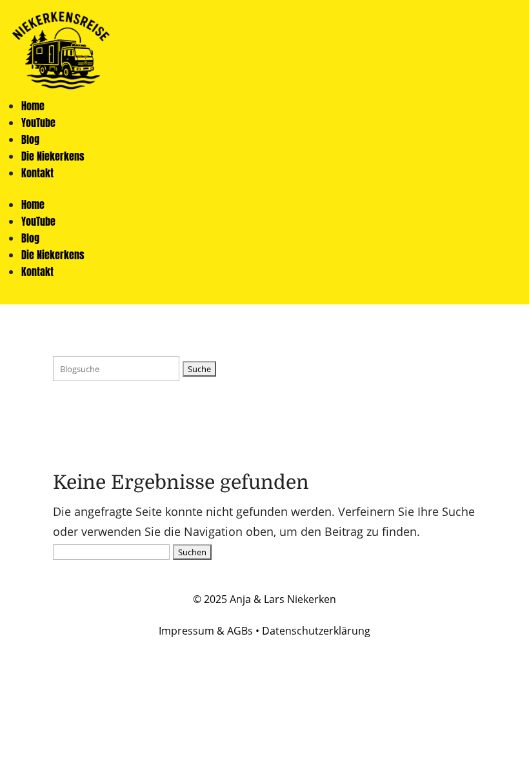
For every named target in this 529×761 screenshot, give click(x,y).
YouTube (38, 122)
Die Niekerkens (53, 156)
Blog (30, 139)
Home (33, 106)
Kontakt (37, 173)
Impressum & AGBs (206, 631)
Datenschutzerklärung (316, 631)
